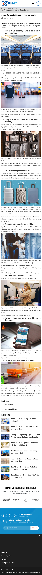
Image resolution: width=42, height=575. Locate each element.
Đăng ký (34, 528)
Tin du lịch (9, 405)
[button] (38, 3)
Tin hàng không (11, 409)
